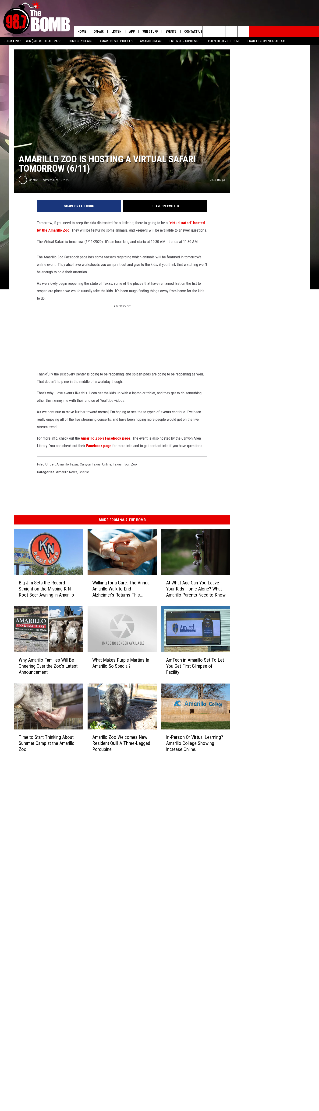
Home (82, 31)
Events (171, 31)
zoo (134, 464)
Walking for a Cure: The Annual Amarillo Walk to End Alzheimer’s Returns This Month (121, 589)
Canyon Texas (90, 464)
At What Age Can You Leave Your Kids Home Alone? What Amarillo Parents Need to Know (196, 589)
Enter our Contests (184, 41)
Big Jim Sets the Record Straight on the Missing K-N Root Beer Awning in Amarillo (46, 589)
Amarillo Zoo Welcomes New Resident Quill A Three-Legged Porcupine (121, 743)
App (132, 31)
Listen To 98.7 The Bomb (223, 41)
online (106, 464)
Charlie (33, 180)
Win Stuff (150, 31)
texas (117, 464)
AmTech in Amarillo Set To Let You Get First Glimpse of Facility (195, 666)
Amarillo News (151, 41)
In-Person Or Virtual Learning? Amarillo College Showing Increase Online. (194, 743)
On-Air (99, 31)
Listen (116, 31)
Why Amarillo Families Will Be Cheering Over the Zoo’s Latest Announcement (48, 666)
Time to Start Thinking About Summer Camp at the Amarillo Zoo (46, 743)
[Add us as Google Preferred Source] (220, 31)
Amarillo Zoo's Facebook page (105, 438)
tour (126, 464)
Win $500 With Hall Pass (43, 41)
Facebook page (98, 445)
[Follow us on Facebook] (231, 31)
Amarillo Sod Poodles (116, 41)
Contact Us (193, 31)
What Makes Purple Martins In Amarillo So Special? (120, 663)
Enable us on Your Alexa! (266, 41)
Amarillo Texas (67, 464)
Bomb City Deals (80, 41)
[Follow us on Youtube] (243, 31)
